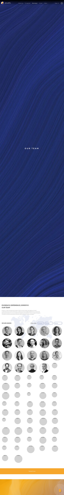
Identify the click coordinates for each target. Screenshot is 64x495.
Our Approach (27, 3)
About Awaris (34, 3)
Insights (45, 3)
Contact (40, 3)
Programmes (20, 3)
